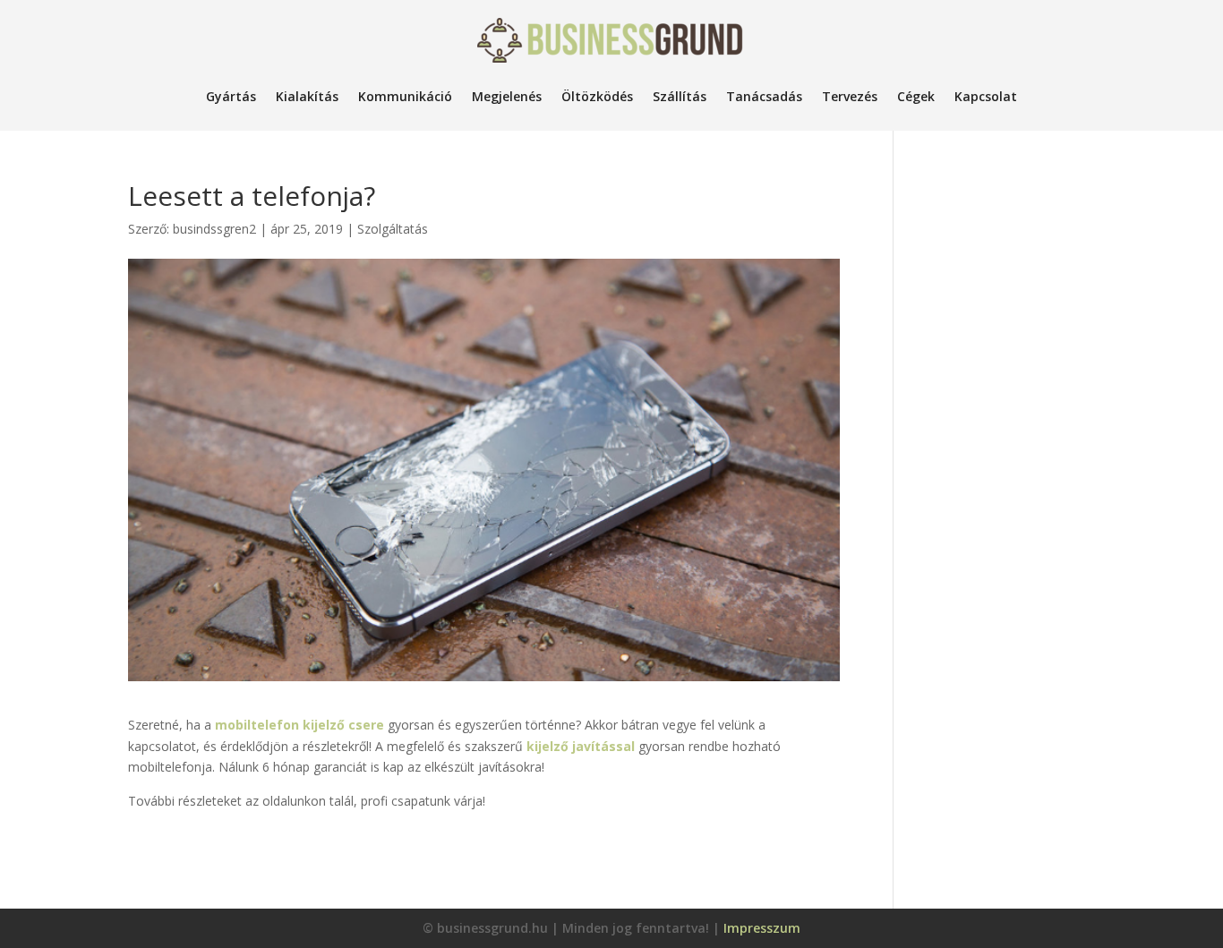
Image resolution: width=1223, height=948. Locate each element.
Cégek (916, 96)
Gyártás (231, 96)
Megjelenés (507, 96)
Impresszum (761, 927)
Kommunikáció (405, 96)
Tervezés (849, 96)
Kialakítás (307, 96)
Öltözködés (597, 96)
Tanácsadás (764, 96)
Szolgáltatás (392, 228)
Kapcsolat (985, 96)
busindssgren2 (214, 228)
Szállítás (679, 96)
